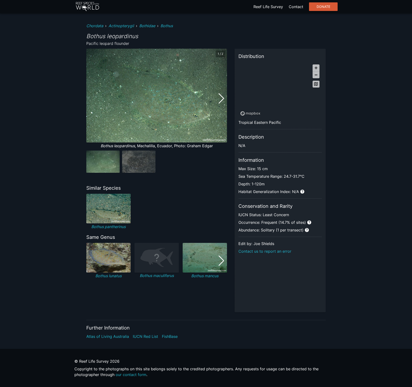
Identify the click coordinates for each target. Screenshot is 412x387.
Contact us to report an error (264, 251)
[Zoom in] (316, 67)
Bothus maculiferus (157, 275)
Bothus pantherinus (108, 226)
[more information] (302, 191)
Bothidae (147, 25)
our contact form (131, 374)
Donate (323, 7)
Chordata (94, 25)
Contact (296, 6)
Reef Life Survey (268, 6)
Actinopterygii (121, 25)
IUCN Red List (145, 336)
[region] (280, 90)
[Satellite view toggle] (316, 84)
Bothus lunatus (108, 275)
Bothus (166, 25)
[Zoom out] (316, 74)
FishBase (170, 336)
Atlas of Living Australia (107, 336)
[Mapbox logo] (250, 113)
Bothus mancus (204, 275)
